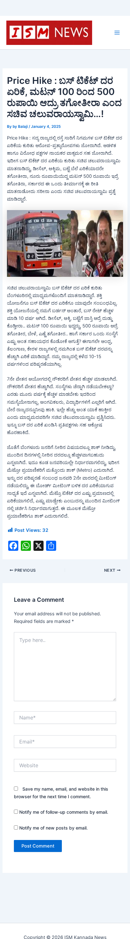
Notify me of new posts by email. (53, 827)
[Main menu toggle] (117, 32)
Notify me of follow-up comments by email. (63, 812)
